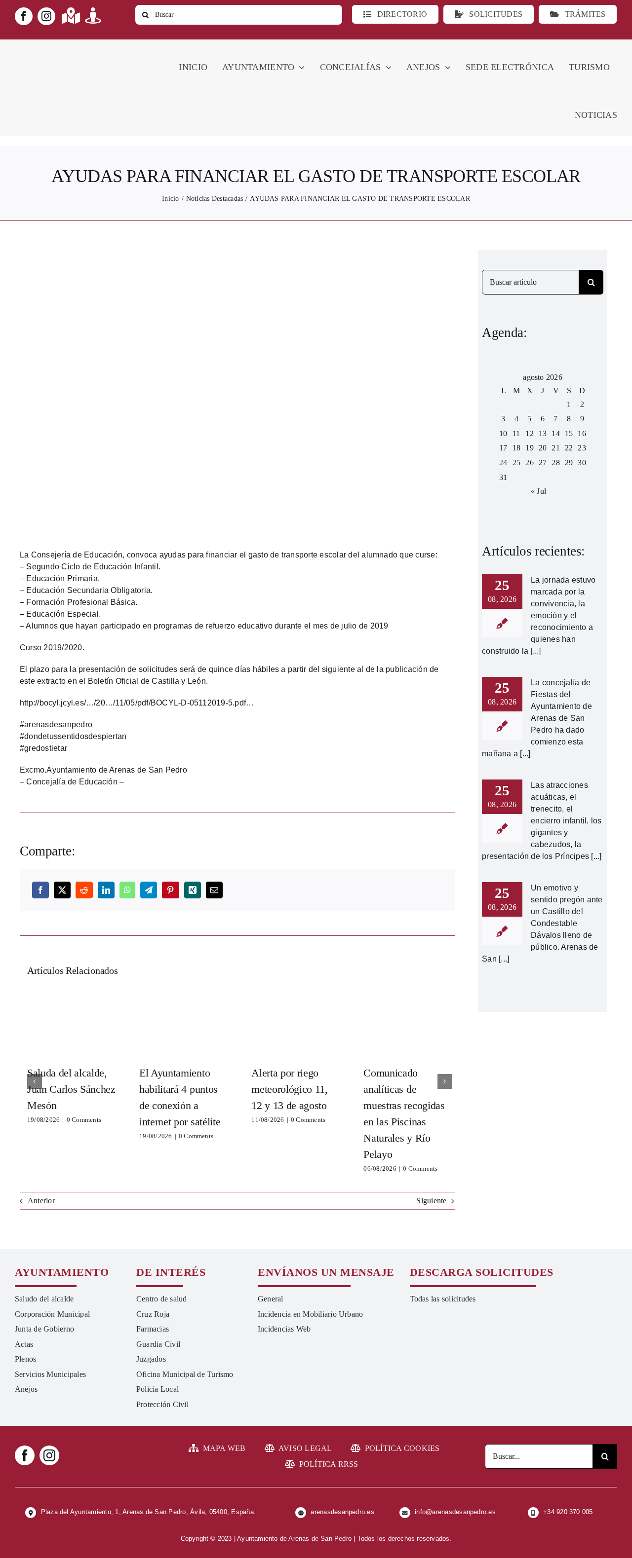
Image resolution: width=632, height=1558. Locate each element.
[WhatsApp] (127, 890)
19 (529, 448)
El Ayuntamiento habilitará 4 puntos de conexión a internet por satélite (184, 1023)
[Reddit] (84, 890)
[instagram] (46, 16)
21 (555, 448)
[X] (62, 890)
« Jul (538, 491)
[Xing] (192, 890)
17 (503, 448)
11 (516, 433)
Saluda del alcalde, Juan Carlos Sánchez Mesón (71, 1023)
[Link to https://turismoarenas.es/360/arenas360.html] (93, 15)
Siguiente (431, 1200)
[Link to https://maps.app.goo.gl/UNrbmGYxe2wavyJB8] (71, 15)
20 (543, 448)
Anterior (41, 1200)
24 (503, 462)
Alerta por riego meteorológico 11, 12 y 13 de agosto (296, 1023)
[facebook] (24, 16)
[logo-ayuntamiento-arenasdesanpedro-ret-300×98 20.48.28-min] (77, 48)
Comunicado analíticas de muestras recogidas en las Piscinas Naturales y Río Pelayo (408, 1023)
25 (516, 462)
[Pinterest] (170, 890)
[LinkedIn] (106, 890)
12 (529, 433)
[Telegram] (148, 890)
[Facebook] (40, 890)
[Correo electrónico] (214, 890)
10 (503, 433)
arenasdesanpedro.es (342, 1512)
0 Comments (84, 1119)
